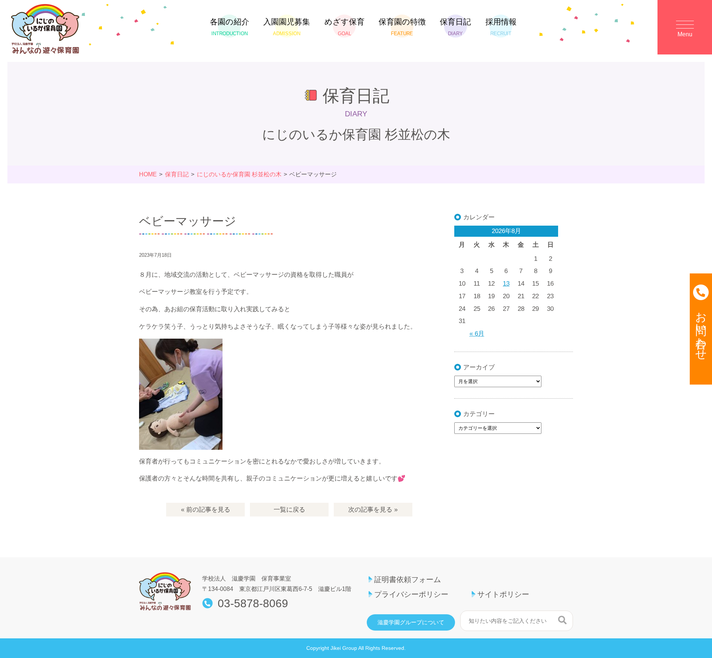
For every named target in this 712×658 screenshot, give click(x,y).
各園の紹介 (229, 26)
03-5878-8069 (253, 603)
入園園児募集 (286, 26)
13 (506, 283)
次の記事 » (373, 509)
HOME (148, 174)
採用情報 (501, 26)
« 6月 (476, 333)
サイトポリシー (503, 594)
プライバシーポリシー (411, 594)
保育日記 (455, 26)
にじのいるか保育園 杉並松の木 (239, 174)
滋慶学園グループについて (411, 622)
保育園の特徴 (402, 26)
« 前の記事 (205, 509)
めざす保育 (344, 26)
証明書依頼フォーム (407, 579)
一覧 (289, 509)
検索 (562, 619)
